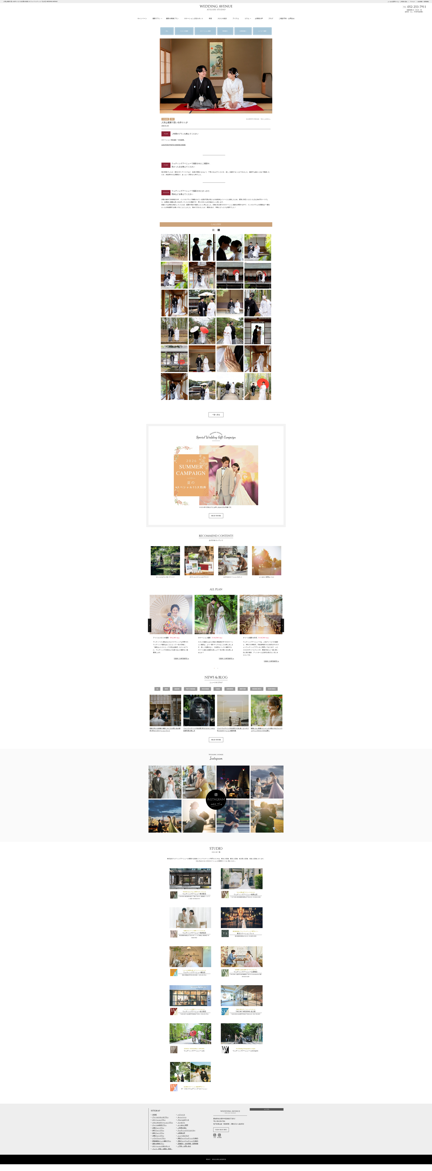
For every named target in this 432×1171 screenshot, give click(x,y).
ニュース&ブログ (183, 1136)
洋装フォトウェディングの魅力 (187, 1141)
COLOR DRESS (272, 689)
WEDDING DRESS (256, 689)
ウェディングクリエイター (186, 1130)
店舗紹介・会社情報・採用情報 (187, 1143)
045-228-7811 (202, 975)
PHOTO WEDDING (190, 689)
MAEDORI (176, 689)
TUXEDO (218, 689)
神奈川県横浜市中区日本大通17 (190, 975)
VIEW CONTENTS (180, 659)
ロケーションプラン (159, 1120)
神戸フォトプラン (158, 1130)
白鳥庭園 (165, 119)
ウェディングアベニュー (194, 1051)
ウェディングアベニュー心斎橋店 (245, 972)
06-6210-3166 (245, 976)
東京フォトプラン (158, 1133)
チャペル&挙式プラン (159, 1125)
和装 (172, 119)
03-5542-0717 (196, 898)
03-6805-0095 (252, 936)
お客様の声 (181, 1133)
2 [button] (218, 668)
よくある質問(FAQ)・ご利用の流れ (397, 1)
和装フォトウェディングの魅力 (187, 1138)
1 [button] (214, 668)
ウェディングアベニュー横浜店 (194, 972)
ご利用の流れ (182, 1128)
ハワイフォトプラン (159, 1138)
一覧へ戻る (216, 415)
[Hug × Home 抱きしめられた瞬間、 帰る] (267, 816)
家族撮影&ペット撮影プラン (161, 1141)
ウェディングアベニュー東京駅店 (194, 894)
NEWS (166, 689)
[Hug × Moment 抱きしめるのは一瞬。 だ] (199, 816)
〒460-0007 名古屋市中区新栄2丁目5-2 (190, 1014)
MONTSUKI (243, 689)
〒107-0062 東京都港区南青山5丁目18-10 (241, 897)
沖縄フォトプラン (158, 1136)
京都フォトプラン (158, 1128)
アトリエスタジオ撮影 (166, 638)
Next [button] (282, 625)
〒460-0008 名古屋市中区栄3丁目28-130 (241, 1014)
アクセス (412, 1)
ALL (157, 689)
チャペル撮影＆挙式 (256, 638)
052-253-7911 (205, 1014)
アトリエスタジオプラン (160, 1117)
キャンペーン (182, 1117)
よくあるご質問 (182, 1125)
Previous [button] (149, 625)
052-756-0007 (256, 1014)
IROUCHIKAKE (205, 689)
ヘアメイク (181, 1115)
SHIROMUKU (229, 689)
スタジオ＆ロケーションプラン (162, 1122)
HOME (154, 1115)
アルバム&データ (183, 1120)
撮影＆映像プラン (158, 1143)
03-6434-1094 (257, 897)
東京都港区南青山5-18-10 (241, 936)
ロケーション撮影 (210, 638)
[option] (165, 562)
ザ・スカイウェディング (194, 1089)
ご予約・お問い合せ (184, 1146)
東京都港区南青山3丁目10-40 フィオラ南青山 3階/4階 (193, 935)
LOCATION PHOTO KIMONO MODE (173, 145)
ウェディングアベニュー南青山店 (245, 894)
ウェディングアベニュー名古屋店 (194, 1011)
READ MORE (216, 516)
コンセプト (181, 1122)
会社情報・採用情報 (423, 1)
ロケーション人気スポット (161, 1146)
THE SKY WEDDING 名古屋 (245, 1011)
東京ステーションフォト (245, 933)
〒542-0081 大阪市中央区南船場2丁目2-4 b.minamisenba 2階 (245, 974)
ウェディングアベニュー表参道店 (194, 933)
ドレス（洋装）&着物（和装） (162, 1149)
